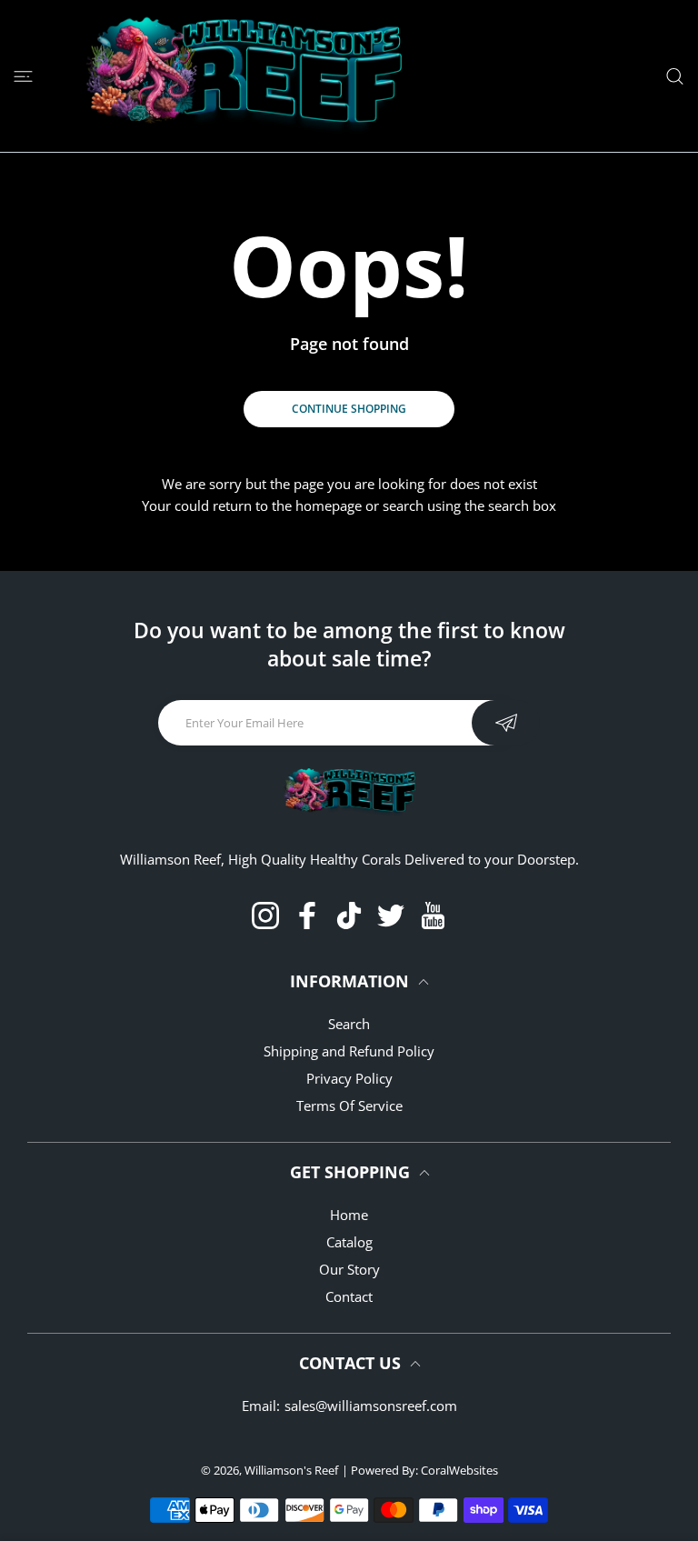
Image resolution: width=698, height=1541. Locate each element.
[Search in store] (674, 76)
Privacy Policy (349, 1078)
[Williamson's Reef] (236, 76)
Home (349, 1215)
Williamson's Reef (291, 1470)
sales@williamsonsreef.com (370, 1405)
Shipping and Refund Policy (349, 1051)
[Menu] (23, 76)
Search (349, 1024)
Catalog (349, 1242)
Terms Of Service (349, 1105)
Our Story (349, 1269)
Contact (349, 1296)
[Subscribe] (506, 722)
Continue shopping (349, 408)
